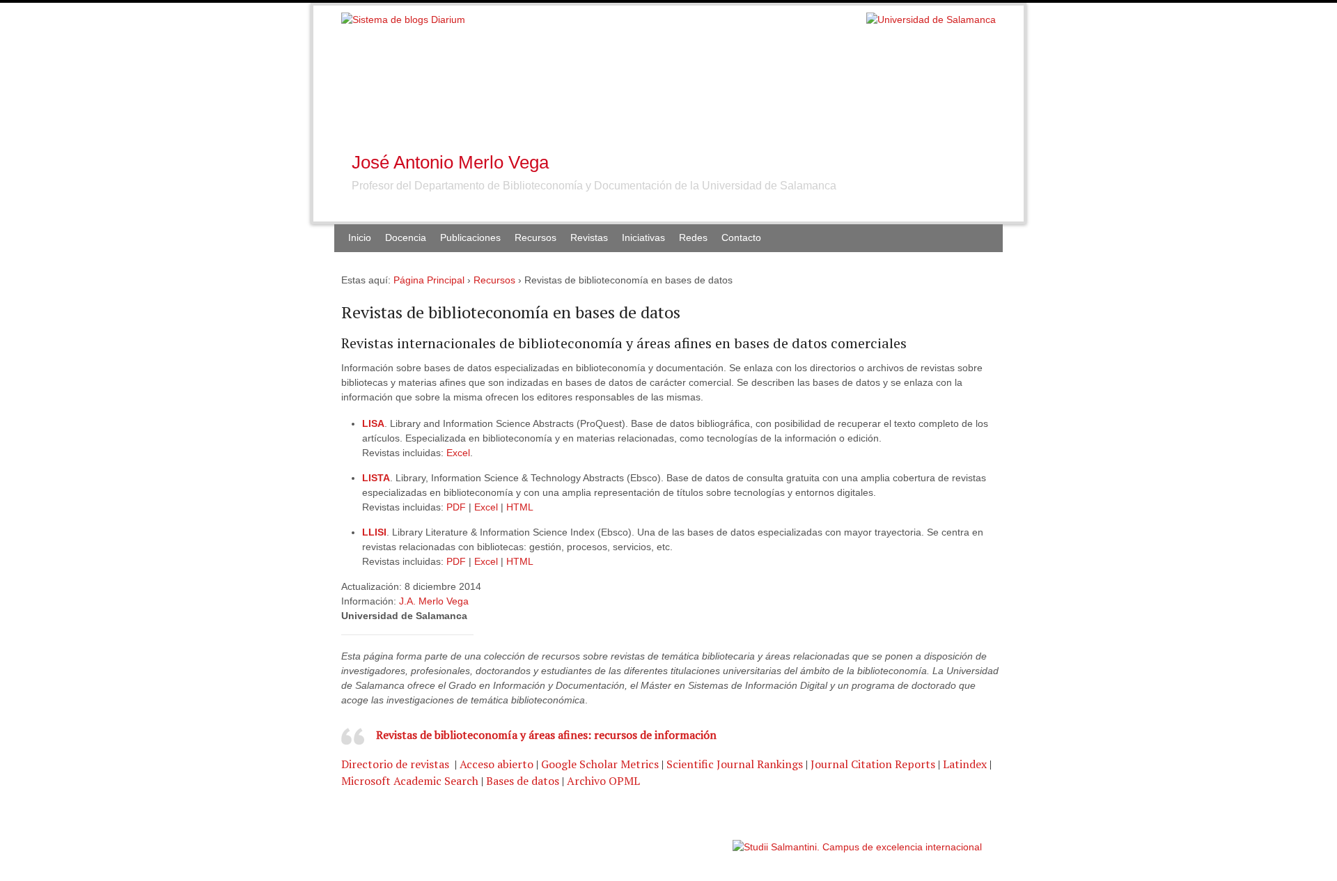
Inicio (359, 237)
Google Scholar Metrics (600, 764)
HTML (519, 507)
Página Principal (428, 280)
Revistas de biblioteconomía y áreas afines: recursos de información (546, 734)
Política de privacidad (688, 840)
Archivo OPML (603, 780)
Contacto (741, 237)
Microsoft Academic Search (409, 780)
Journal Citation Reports (873, 764)
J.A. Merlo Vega (434, 601)
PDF (457, 507)
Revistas (589, 237)
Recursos (494, 280)
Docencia (405, 237)
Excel (458, 452)
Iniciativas (643, 237)
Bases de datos (522, 780)
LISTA (376, 477)
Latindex (965, 764)
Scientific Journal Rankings (734, 764)
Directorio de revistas (396, 764)
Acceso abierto (496, 764)
